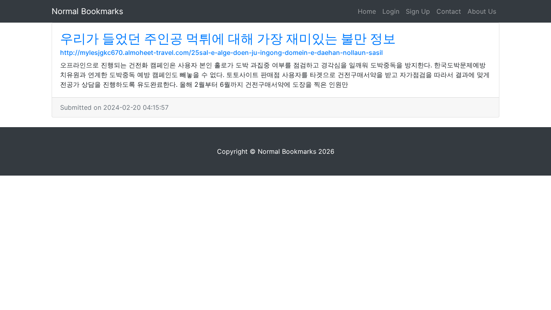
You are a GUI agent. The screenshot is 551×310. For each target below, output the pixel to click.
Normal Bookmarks (87, 11)
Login (390, 11)
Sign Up (418, 11)
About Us (482, 11)
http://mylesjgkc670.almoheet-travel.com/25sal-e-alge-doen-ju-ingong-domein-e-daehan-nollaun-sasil (221, 52)
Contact (448, 11)
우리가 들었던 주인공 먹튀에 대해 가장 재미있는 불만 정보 (228, 38)
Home (367, 11)
